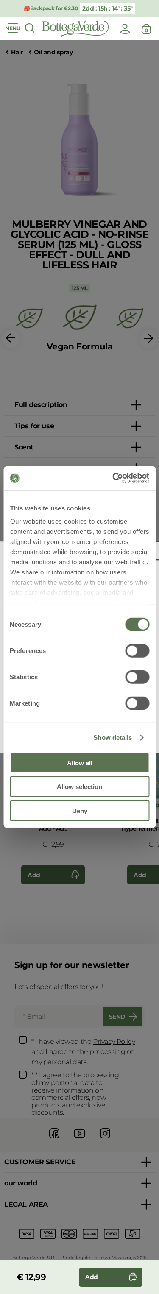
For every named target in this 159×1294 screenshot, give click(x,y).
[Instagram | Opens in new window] (105, 1139)
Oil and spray (53, 52)
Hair (17, 52)
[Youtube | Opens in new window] (79, 1139)
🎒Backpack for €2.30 (50, 8)
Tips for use (34, 426)
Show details (112, 737)
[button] (10, 339)
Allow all (79, 762)
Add (34, 875)
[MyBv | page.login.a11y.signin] (125, 28)
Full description (40, 405)
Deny (79, 810)
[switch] (137, 650)
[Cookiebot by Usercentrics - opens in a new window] (113, 478)
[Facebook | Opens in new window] (54, 1139)
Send (117, 1017)
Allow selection (79, 786)
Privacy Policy (114, 1041)
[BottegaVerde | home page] (75, 28)
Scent (23, 447)
